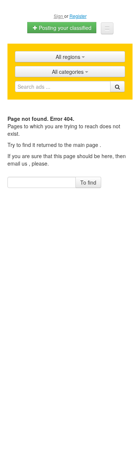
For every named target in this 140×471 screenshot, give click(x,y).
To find (88, 182)
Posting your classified (64, 27)
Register (78, 16)
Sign (59, 16)
